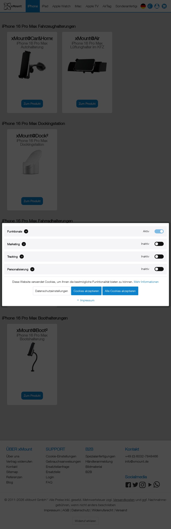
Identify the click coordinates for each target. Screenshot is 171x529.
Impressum (86, 300)
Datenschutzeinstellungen (51, 290)
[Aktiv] (159, 231)
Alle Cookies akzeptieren (120, 290)
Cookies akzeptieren (86, 290)
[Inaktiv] (159, 244)
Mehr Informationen (146, 281)
